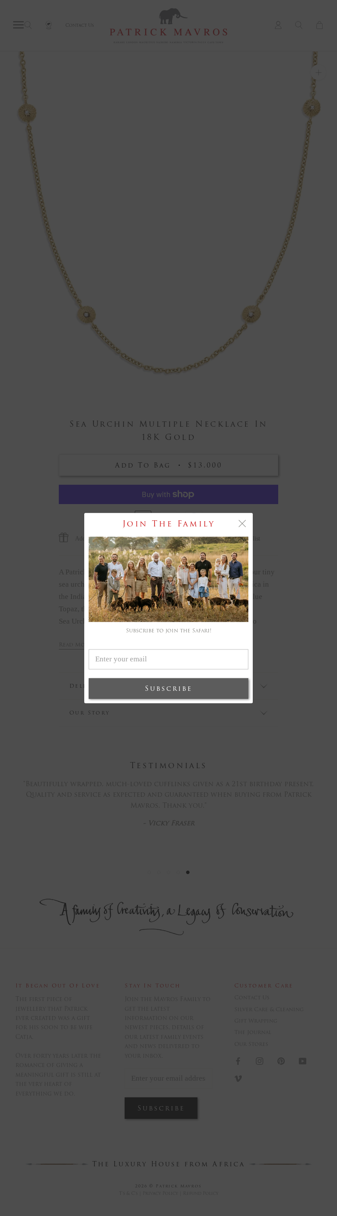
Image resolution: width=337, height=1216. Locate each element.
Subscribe (168, 688)
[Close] (242, 523)
